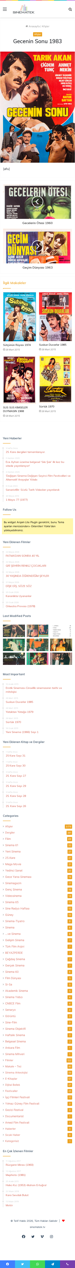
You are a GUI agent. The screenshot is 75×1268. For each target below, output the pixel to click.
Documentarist (14, 1116)
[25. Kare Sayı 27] (14, 645)
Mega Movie (13, 864)
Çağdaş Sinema (15, 959)
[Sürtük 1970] (55, 379)
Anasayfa (34, 26)
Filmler (9, 1060)
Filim (8, 838)
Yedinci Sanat (13, 870)
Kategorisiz (12, 1141)
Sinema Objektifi (15, 1028)
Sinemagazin (13, 883)
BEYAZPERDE (14, 952)
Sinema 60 (12, 971)
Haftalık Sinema (15, 1035)
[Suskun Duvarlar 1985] (55, 316)
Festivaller (11, 1090)
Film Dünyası (13, 978)
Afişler (45, 26)
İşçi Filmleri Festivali (17, 1097)
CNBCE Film (12, 1003)
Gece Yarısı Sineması (18, 876)
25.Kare (10, 857)
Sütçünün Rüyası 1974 (17, 345)
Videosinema (13, 895)
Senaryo (10, 1009)
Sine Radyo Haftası (17, 908)
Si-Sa (8, 984)
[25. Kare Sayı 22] (61, 659)
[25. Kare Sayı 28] (61, 645)
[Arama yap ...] (70, 10)
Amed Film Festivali (17, 1122)
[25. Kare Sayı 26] (14, 659)
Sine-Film (11, 1022)
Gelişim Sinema (14, 940)
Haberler (10, 1128)
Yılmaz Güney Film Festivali (22, 1103)
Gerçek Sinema (14, 965)
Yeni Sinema (13, 851)
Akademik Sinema (16, 990)
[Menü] (5, 10)
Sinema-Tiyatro (15, 921)
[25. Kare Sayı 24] (38, 659)
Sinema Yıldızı (14, 997)
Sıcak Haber (12, 1134)
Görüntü (10, 1016)
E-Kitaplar (11, 1078)
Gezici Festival (14, 1109)
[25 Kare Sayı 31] (14, 631)
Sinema (9, 927)
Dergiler (10, 832)
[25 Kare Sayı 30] (38, 631)
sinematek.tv (37, 1226)
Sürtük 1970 (46, 406)
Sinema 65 (12, 902)
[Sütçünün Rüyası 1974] (19, 316)
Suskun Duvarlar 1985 (52, 344)
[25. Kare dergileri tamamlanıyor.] (61, 631)
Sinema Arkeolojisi (16, 1072)
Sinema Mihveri (14, 1054)
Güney (9, 914)
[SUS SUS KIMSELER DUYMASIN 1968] (19, 379)
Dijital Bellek (12, 1084)
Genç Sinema (13, 889)
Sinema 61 (11, 845)
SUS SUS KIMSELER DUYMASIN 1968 (15, 409)
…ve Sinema (13, 933)
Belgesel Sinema (15, 1041)
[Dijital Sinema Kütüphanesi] (22, 9)
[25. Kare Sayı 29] (38, 645)
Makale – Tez (13, 1066)
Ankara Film (12, 1047)
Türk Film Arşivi (14, 946)
